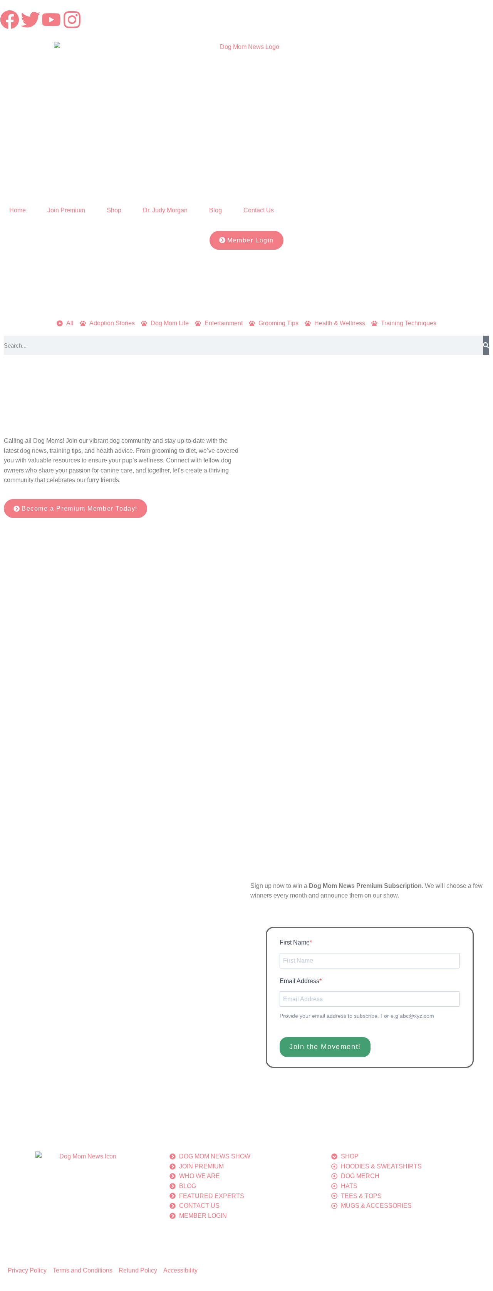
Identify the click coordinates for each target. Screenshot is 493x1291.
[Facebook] (9, 19)
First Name (295, 942)
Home (17, 210)
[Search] (486, 345)
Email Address (299, 981)
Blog (215, 210)
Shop (114, 210)
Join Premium (66, 210)
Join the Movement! (325, 1047)
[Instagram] (72, 19)
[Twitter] (30, 19)
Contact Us (258, 210)
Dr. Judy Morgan (165, 210)
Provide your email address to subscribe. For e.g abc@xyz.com (357, 1016)
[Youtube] (51, 19)
